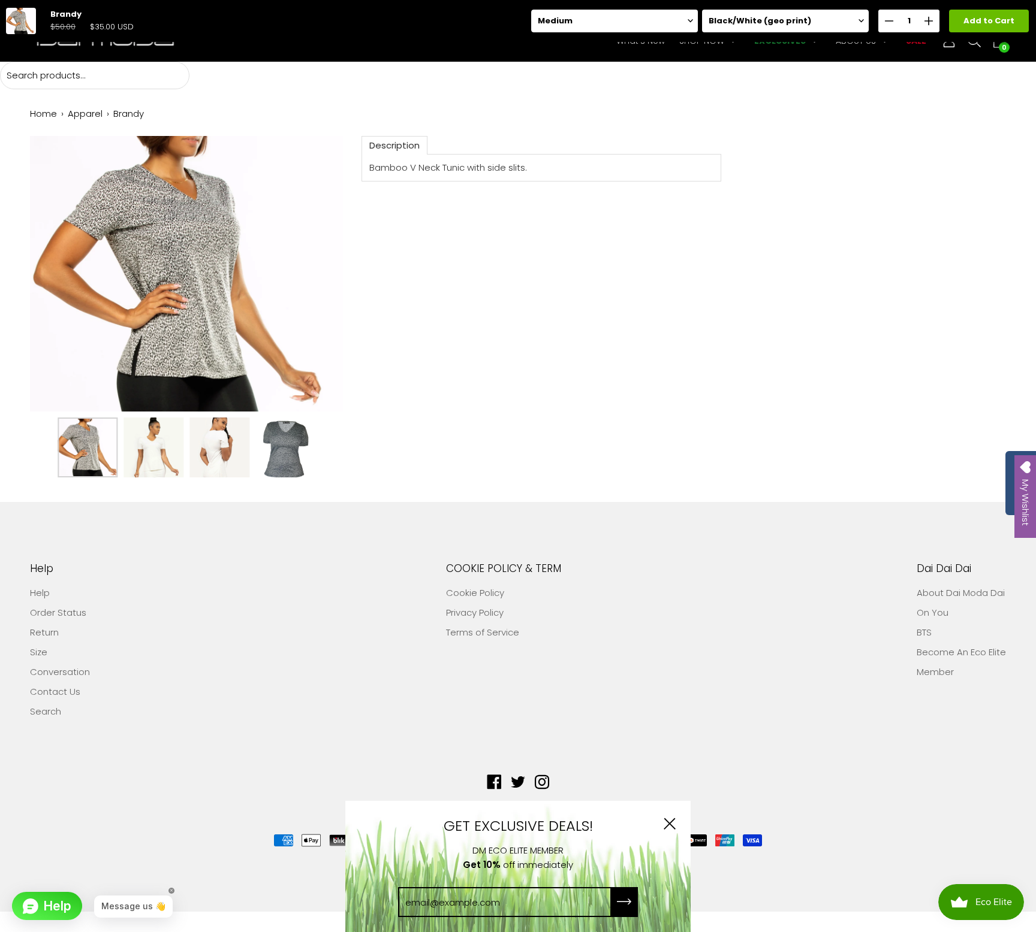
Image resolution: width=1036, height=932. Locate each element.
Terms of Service (482, 632)
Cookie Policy (475, 592)
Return (44, 632)
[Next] (314, 274)
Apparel (85, 113)
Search (45, 711)
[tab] (394, 145)
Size (38, 652)
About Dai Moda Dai (961, 592)
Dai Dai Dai (944, 569)
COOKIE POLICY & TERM (503, 569)
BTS (924, 632)
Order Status (58, 612)
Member (935, 671)
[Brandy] (88, 447)
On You (932, 612)
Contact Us (55, 691)
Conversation (60, 671)
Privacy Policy (475, 612)
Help (41, 569)
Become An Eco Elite (961, 652)
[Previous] (60, 274)
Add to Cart (988, 20)
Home (43, 113)
